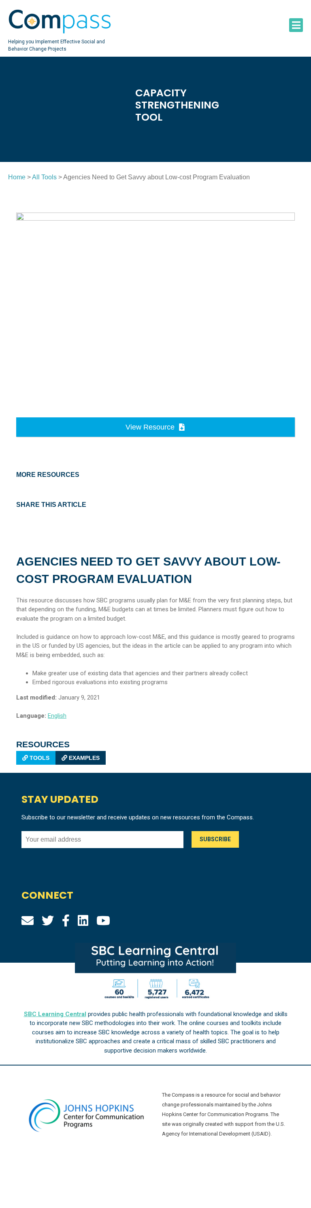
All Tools (44, 177)
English (57, 715)
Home (17, 177)
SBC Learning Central (55, 1014)
